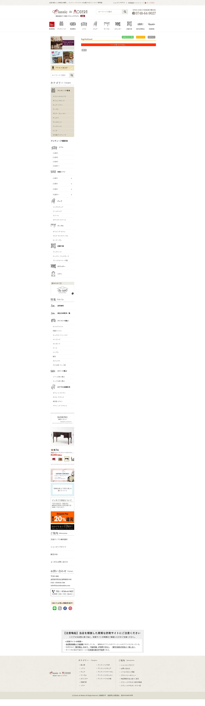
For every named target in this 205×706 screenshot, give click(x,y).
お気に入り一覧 (128, 37)
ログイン (151, 37)
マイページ (140, 37)
